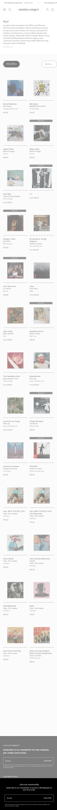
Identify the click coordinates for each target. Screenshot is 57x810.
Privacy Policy (42, 804)
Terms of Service (10, 806)
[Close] (53, 782)
